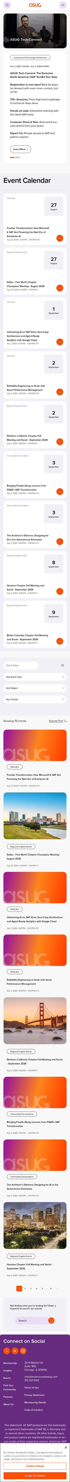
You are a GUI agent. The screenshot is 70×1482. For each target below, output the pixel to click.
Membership (10, 1363)
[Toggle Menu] (63, 5)
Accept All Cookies (35, 1475)
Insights (7, 1370)
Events (7, 1378)
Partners (8, 1397)
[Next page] (57, 1288)
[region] (35, 1462)
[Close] (66, 1447)
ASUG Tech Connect (26, 40)
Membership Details (35, 1402)
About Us (8, 1404)
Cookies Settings (35, 1466)
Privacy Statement (34, 1395)
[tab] (12, 157)
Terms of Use (31, 1387)
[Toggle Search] (7, 5)
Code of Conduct (33, 1410)
